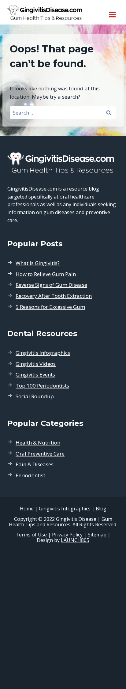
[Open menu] (112, 12)
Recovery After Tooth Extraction (54, 295)
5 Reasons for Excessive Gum (50, 306)
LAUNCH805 (75, 540)
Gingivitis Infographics (43, 352)
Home (27, 508)
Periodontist (30, 475)
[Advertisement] (63, 616)
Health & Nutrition (38, 442)
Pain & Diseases (35, 464)
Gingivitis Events (35, 374)
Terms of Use (31, 534)
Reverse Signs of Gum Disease (51, 284)
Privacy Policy (67, 534)
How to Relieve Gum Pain (46, 274)
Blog (101, 508)
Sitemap (97, 534)
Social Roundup (35, 396)
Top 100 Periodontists (42, 385)
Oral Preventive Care (40, 453)
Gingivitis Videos (36, 363)
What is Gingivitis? (38, 263)
